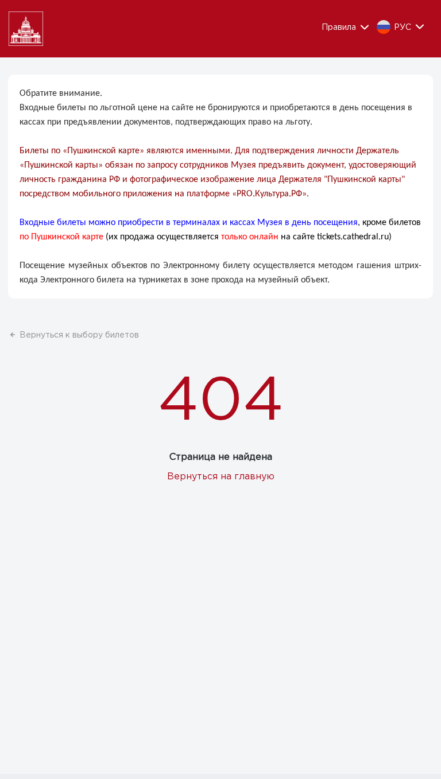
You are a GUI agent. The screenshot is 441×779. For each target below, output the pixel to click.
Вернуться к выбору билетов (79, 335)
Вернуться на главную (220, 476)
